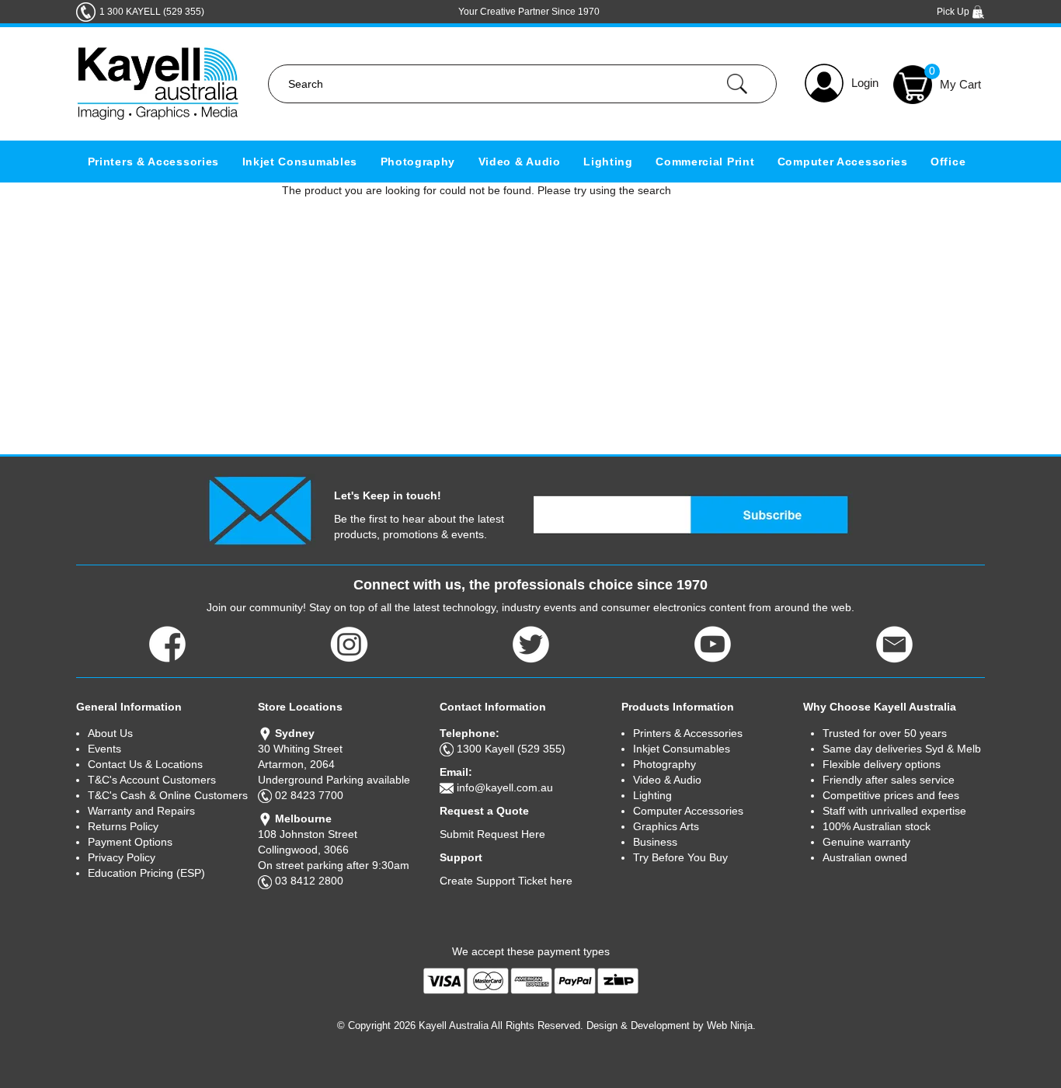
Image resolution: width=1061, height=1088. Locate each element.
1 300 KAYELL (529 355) (151, 11)
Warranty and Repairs (141, 811)
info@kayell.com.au (505, 787)
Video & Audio (519, 161)
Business (655, 842)
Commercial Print (705, 161)
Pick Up (954, 11)
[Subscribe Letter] (260, 509)
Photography (418, 161)
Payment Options (130, 842)
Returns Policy (123, 826)
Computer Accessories (842, 161)
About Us (110, 733)
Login (864, 82)
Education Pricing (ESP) (146, 873)
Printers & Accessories (153, 161)
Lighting (608, 161)
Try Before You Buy (680, 857)
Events (104, 748)
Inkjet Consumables (300, 161)
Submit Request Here (492, 834)
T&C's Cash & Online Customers (168, 795)
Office (948, 161)
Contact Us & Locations (145, 764)
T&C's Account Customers (152, 779)
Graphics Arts (666, 826)
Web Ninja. (731, 1025)
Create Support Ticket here (506, 880)
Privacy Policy (121, 857)
